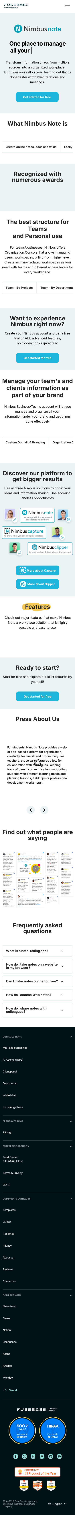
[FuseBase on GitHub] (50, 1456)
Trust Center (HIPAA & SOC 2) (13, 1159)
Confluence (10, 1342)
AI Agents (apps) (13, 1060)
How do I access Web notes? (28, 995)
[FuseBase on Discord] (59, 1456)
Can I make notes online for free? (32, 981)
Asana (6, 1354)
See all (13, 1390)
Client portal (10, 1071)
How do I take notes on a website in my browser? (32, 966)
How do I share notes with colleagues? (26, 1010)
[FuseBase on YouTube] (42, 1456)
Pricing (7, 1132)
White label (9, 1095)
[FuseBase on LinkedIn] (33, 1456)
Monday (8, 1377)
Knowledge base (13, 1107)
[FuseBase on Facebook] (15, 1456)
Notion (7, 1330)
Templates (9, 1210)
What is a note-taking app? (27, 951)
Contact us (9, 1281)
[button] (31, 810)
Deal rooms (10, 1083)
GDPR (6, 1185)
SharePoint (9, 1306)
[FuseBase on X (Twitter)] (24, 1456)
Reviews (8, 1269)
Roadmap (8, 1233)
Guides (7, 1222)
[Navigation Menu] (67, 6)
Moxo (6, 1318)
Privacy (7, 1245)
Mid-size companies (15, 1048)
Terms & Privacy (13, 1173)
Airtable (7, 1365)
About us (8, 1257)
